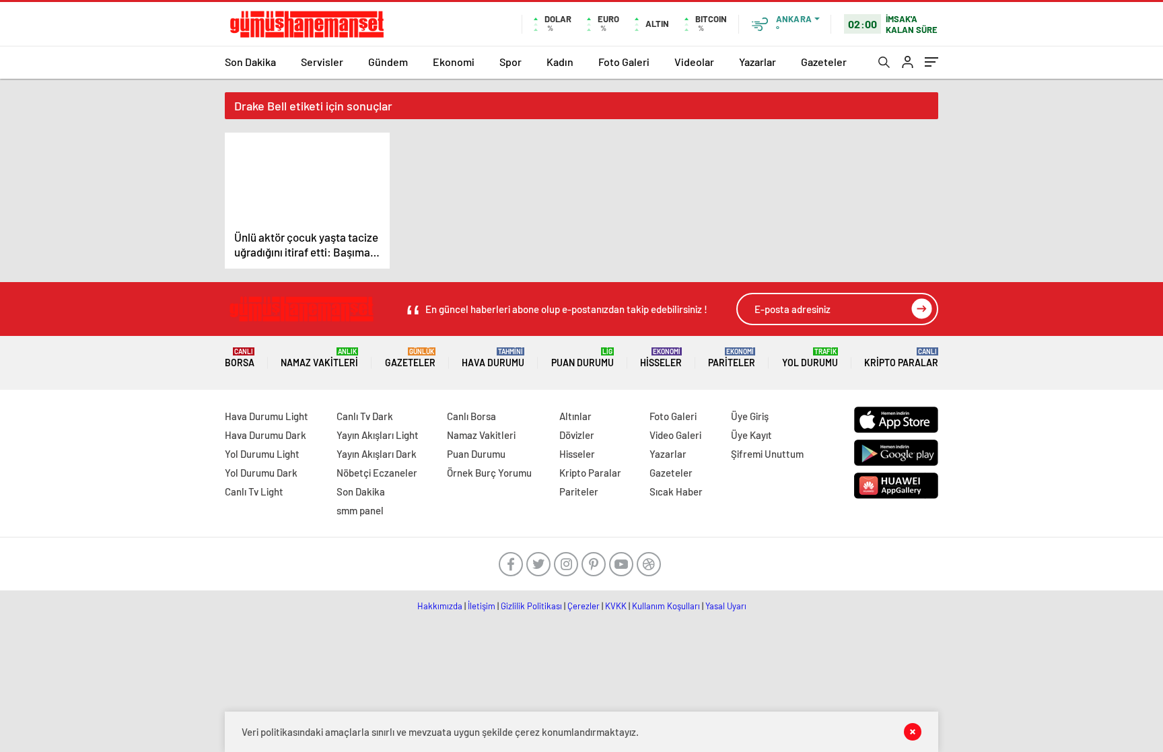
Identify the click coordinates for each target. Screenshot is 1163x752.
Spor (510, 61)
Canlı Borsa (471, 416)
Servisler (322, 61)
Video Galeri (675, 435)
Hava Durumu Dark (265, 435)
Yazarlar (757, 61)
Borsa (239, 357)
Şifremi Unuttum (767, 454)
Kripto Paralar (901, 357)
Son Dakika (250, 61)
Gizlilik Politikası (531, 606)
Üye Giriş (750, 416)
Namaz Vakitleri (319, 357)
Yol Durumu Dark (261, 473)
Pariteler (731, 357)
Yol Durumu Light (262, 454)
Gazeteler (824, 61)
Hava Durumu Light (266, 416)
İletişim (481, 606)
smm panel (360, 510)
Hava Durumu (493, 357)
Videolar (694, 61)
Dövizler (576, 435)
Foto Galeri (623, 61)
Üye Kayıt (751, 435)
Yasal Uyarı (725, 606)
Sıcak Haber (676, 491)
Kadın (560, 61)
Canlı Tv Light (254, 491)
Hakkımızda (439, 606)
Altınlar (575, 416)
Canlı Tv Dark (365, 416)
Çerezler (583, 606)
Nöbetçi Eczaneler (377, 473)
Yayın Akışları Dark (377, 454)
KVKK (616, 606)
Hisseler (661, 357)
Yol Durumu (810, 357)
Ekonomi (453, 61)
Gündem (388, 61)
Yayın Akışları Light (378, 435)
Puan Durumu (582, 357)
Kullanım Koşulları (666, 606)
